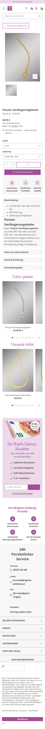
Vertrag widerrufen (21, 611)
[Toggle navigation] (3, 8)
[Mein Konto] (26, 8)
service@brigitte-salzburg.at (22, 582)
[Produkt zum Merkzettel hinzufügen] (28, 165)
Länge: (5, 140)
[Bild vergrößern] (35, 76)
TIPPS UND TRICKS (11, 651)
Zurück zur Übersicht (17, 25)
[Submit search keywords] (39, 16)
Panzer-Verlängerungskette (18, 327)
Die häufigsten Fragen (21, 595)
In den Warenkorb (24, 172)
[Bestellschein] (36, 8)
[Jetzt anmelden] (34, 487)
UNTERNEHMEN (10, 643)
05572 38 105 (20, 569)
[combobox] (22, 16)
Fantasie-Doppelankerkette (18, 395)
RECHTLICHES (9, 635)
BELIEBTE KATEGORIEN (13, 620)
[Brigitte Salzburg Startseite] (9, 8)
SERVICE (6, 628)
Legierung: (7, 151)
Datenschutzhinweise (22, 493)
